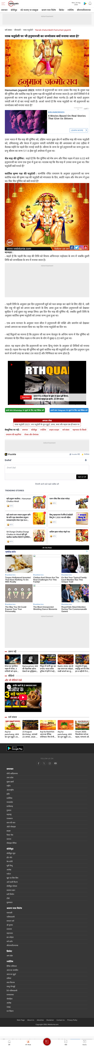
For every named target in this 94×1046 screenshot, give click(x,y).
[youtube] (50, 763)
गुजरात (9, 810)
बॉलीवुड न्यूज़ (11, 853)
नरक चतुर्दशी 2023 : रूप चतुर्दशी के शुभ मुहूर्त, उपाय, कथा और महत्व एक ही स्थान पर (47, 424)
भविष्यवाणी (11, 917)
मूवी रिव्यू (10, 865)
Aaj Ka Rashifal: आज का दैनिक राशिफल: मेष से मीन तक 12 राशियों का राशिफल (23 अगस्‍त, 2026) (48, 734)
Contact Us (61, 1020)
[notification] (90, 3)
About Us (30, 1020)
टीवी (8, 898)
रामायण (9, 929)
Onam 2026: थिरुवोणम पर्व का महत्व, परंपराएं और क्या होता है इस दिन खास (82, 734)
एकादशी (9, 912)
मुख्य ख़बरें (10, 781)
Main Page (21, 1020)
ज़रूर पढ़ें (12, 651)
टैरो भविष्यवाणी (12, 990)
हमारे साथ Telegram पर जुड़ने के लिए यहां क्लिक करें (69, 410)
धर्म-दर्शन (10, 941)
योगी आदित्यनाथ (12, 773)
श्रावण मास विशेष (48, 9)
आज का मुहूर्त (11, 974)
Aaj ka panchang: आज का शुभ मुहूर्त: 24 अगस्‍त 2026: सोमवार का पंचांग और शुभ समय (12, 734)
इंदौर (8, 794)
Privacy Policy (72, 1020)
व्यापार (9, 839)
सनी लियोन (10, 894)
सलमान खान (11, 890)
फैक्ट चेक (10, 835)
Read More (26, 397)
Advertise (40, 1020)
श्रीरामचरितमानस (84, 9)
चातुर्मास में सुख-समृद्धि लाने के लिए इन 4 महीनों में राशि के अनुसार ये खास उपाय (82, 669)
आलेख (9, 869)
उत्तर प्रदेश (10, 777)
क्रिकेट (61, 9)
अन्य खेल (10, 955)
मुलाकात (9, 902)
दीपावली (17, 29)
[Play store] (85, 3)
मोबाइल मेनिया (12, 843)
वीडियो (11, 675)
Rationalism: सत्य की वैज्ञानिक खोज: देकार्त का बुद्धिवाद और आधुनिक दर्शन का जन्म (30, 669)
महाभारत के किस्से (79, 429)
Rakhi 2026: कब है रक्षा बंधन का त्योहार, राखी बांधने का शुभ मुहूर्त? (65, 669)
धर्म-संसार (8, 29)
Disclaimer (50, 1020)
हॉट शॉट (9, 857)
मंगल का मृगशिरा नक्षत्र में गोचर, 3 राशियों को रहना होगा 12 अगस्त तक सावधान (12, 669)
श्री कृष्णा (10, 925)
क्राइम (9, 831)
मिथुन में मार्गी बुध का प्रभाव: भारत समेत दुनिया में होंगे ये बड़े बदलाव (48, 669)
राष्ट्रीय (9, 785)
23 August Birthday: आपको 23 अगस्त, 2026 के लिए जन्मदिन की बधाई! (29, 734)
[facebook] (38, 763)
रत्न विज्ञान (10, 1011)
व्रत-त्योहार (10, 937)
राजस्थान (10, 818)
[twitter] (44, 763)
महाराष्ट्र (9, 814)
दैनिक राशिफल (12, 966)
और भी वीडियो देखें (13, 680)
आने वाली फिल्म (12, 882)
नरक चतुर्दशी (28, 29)
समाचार (4, 9)
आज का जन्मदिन (12, 970)
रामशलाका (10, 994)
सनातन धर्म (10, 921)
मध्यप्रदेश (10, 802)
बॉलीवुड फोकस (12, 886)
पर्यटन (9, 874)
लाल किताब (11, 982)
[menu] (3, 3)
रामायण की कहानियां (13, 434)
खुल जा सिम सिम (12, 878)
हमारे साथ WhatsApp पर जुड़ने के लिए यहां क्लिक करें (25, 410)
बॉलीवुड (14, 9)
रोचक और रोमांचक (31, 434)
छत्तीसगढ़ (10, 806)
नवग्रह (9, 1007)
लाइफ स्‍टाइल (54, 429)
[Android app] (15, 748)
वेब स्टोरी (10, 861)
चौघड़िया (9, 998)
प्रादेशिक (9, 798)
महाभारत (10, 933)
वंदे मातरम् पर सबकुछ (29, 9)
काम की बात (11, 822)
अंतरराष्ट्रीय (10, 790)
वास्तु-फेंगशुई (11, 986)
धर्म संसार (12, 717)
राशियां (9, 978)
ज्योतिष (70, 9)
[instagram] (55, 763)
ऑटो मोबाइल (11, 826)
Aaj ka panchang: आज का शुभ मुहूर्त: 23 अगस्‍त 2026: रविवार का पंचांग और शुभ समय (66, 734)
